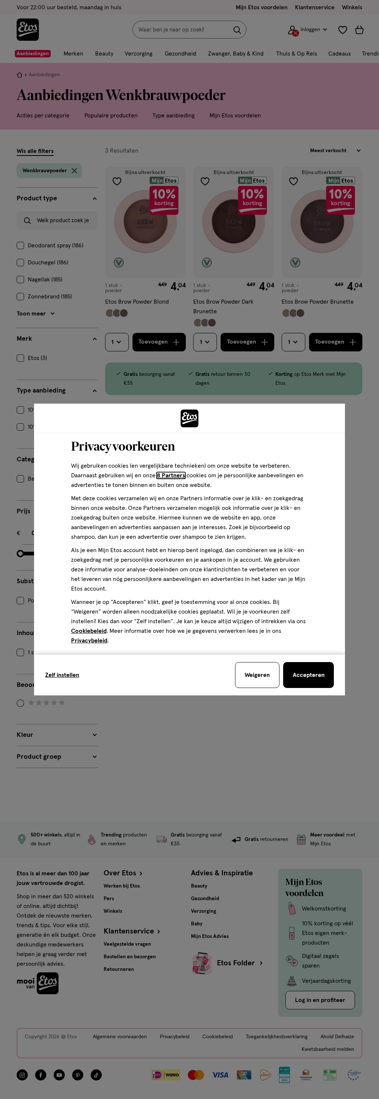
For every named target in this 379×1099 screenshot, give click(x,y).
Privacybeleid (89, 641)
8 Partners (171, 475)
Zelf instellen (62, 675)
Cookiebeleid (89, 631)
